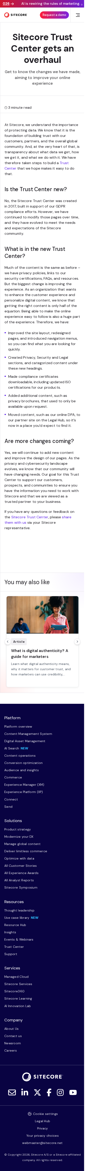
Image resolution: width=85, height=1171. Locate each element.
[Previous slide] (8, 641)
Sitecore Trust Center (29, 517)
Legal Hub (42, 1121)
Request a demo (54, 15)
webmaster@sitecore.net (42, 1143)
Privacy (42, 1128)
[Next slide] (77, 641)
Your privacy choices (42, 1136)
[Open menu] (77, 15)
